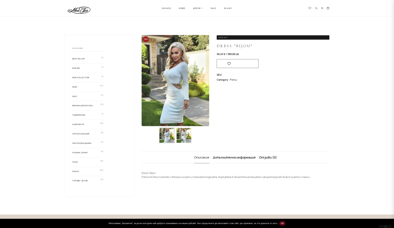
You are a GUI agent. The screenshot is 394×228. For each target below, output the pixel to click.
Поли (75, 162)
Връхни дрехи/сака (82, 105)
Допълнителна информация (234, 157)
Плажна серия (80, 152)
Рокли (233, 79)
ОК (282, 223)
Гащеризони (78, 115)
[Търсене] (316, 8)
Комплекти (78, 124)
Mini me (76, 68)
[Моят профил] (322, 8)
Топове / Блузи (80, 180)
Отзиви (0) (268, 157)
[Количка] (328, 8)
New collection (80, 77)
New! (74, 87)
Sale (74, 96)
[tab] (201, 157)
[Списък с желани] (309, 8)
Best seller (78, 59)
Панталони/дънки (81, 143)
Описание (201, 157)
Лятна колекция (80, 134)
